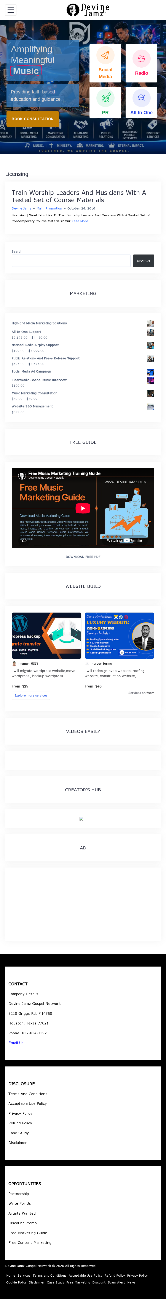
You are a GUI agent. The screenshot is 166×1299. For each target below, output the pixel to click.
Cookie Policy (16, 1282)
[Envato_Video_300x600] (81, 818)
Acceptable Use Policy (27, 1103)
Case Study (18, 1133)
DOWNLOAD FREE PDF (83, 557)
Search (17, 251)
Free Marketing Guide (27, 1233)
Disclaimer (17, 1143)
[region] (83, 87)
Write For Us (19, 1203)
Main (40, 208)
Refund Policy (20, 1123)
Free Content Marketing (29, 1242)
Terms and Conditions (50, 1275)
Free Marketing (78, 1282)
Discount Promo (22, 1223)
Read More (80, 221)
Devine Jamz (21, 208)
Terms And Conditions (27, 1094)
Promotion (54, 208)
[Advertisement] (83, 904)
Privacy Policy (20, 1113)
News (131, 1282)
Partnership (18, 1194)
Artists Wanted (22, 1213)
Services (24, 1275)
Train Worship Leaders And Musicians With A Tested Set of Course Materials (79, 196)
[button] (105, 63)
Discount (99, 1282)
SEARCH (143, 260)
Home (10, 1275)
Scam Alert (116, 1282)
